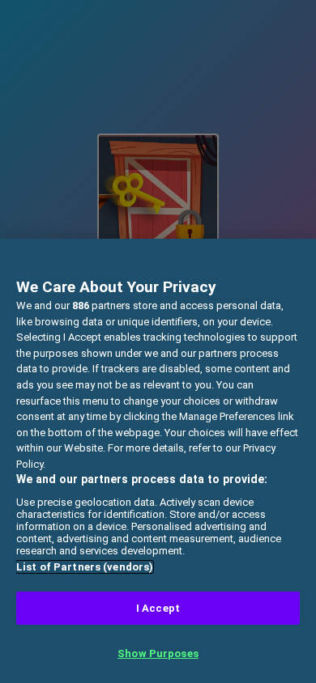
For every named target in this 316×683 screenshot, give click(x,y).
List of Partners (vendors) (84, 567)
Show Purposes (158, 653)
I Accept (158, 608)
